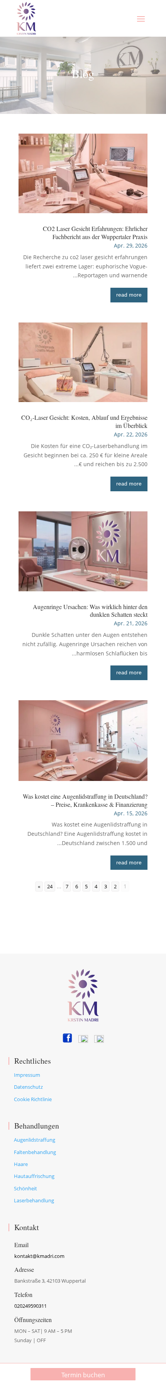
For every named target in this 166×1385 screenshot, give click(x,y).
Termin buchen (83, 1375)
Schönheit (25, 1188)
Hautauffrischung (34, 1176)
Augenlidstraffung (34, 1139)
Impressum (27, 1074)
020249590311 (30, 1305)
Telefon (23, 1294)
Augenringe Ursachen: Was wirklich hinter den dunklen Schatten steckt (90, 611)
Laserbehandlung (34, 1200)
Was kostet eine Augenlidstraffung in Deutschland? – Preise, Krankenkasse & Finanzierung (85, 800)
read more (129, 295)
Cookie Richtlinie (33, 1099)
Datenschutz (28, 1086)
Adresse (24, 1269)
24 (50, 886)
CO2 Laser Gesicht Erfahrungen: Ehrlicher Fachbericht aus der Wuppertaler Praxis (95, 232)
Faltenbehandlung (35, 1152)
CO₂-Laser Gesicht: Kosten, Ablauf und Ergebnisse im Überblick (84, 421)
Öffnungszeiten (33, 1319)
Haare (21, 1164)
